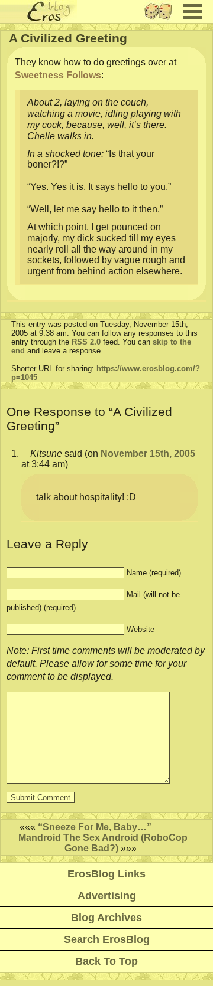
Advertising (107, 896)
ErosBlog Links (106, 874)
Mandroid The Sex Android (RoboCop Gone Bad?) (103, 843)
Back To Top (106, 961)
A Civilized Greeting (68, 38)
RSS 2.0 (86, 342)
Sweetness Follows (58, 75)
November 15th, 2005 (148, 453)
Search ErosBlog (107, 939)
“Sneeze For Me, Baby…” (94, 827)
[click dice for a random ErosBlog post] (162, 20)
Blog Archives (106, 917)
